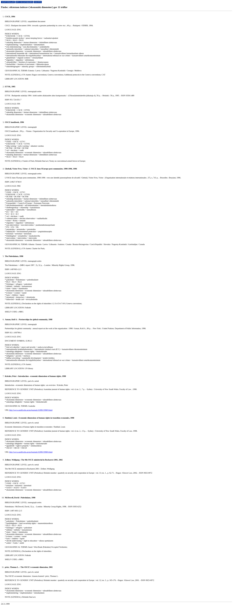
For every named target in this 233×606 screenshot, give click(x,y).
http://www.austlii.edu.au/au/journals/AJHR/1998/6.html (30, 452)
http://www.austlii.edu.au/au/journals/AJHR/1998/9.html (30, 410)
